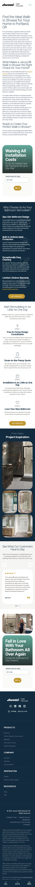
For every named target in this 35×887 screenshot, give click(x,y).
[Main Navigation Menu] (30, 5)
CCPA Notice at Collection (20, 822)
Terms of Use (12, 817)
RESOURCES (10, 786)
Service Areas (8, 764)
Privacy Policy (24, 817)
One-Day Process (10, 743)
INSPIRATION (10, 771)
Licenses (26, 824)
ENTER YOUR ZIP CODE (13, 176)
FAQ (5, 795)
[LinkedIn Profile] (15, 706)
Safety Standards (10, 746)
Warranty (7, 761)
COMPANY (9, 752)
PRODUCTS (9, 727)
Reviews (7, 758)
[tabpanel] (17, 489)
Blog (5, 792)
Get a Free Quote (16, 296)
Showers (7, 733)
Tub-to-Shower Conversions (13, 736)
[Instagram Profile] (10, 706)
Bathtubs (7, 739)
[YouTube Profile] (24, 706)
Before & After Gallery (11, 780)
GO (16, 188)
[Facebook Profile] (19, 706)
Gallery (6, 776)
